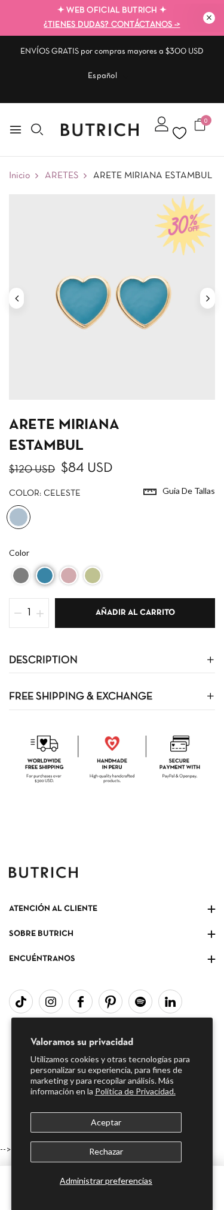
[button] (21, 575)
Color (19, 553)
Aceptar (106, 1122)
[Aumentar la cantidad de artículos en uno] (40, 613)
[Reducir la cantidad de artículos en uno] (18, 613)
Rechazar (106, 1151)
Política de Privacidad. (135, 1091)
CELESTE (18, 517)
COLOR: (45, 493)
